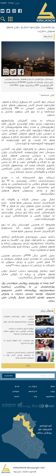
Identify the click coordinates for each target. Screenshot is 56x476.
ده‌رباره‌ (16, 396)
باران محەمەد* (46, 95)
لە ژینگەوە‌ (33, 391)
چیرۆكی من (32, 386)
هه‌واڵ (52, 386)
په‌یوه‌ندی (15, 391)
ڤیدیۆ (17, 386)
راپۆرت (52, 391)
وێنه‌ (35, 396)
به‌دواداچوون (50, 396)
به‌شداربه (8, 375)
